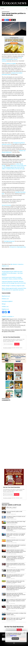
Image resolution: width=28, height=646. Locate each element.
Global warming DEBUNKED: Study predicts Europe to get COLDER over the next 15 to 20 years (15, 565)
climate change (15, 320)
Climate (9, 320)
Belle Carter (10, 17)
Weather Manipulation (15, 327)
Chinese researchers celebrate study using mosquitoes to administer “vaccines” (15, 582)
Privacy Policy (13, 635)
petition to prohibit (11, 63)
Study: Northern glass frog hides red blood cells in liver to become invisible (15, 570)
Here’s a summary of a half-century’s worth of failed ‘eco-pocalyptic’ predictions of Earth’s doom (16, 601)
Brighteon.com (5, 309)
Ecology (24, 322)
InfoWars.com (5, 306)
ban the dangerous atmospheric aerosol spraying (12, 59)
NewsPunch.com (6, 296)
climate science (12, 322)
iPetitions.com (5, 298)
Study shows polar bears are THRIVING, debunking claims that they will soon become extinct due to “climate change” (15, 594)
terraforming (20, 325)
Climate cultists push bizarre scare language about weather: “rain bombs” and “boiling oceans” (15, 535)
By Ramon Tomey (13, 542)
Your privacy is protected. (7, 347)
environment (5, 323)
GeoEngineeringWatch (7, 301)
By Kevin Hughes (13, 547)
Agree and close (15, 638)
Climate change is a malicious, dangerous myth (13, 285)
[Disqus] (14, 418)
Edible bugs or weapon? (11, 507)
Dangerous (19, 322)
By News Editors (13, 508)
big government (13, 319)
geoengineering (12, 323)
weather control (6, 327)
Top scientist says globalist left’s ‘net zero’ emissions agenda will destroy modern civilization (15, 576)
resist (18, 323)
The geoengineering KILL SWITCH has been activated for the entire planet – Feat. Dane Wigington (12, 273)
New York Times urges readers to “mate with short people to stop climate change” (15, 619)
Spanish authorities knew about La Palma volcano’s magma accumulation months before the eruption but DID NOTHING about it (16, 551)
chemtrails (20, 319)
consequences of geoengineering (17, 247)
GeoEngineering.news (9, 241)
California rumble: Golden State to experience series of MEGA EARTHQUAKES (16, 546)
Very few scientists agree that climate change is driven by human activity (15, 522)
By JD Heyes (13, 578)
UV (24, 325)
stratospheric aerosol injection (9, 325)
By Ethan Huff (13, 531)
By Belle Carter (13, 514)
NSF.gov (4, 304)
